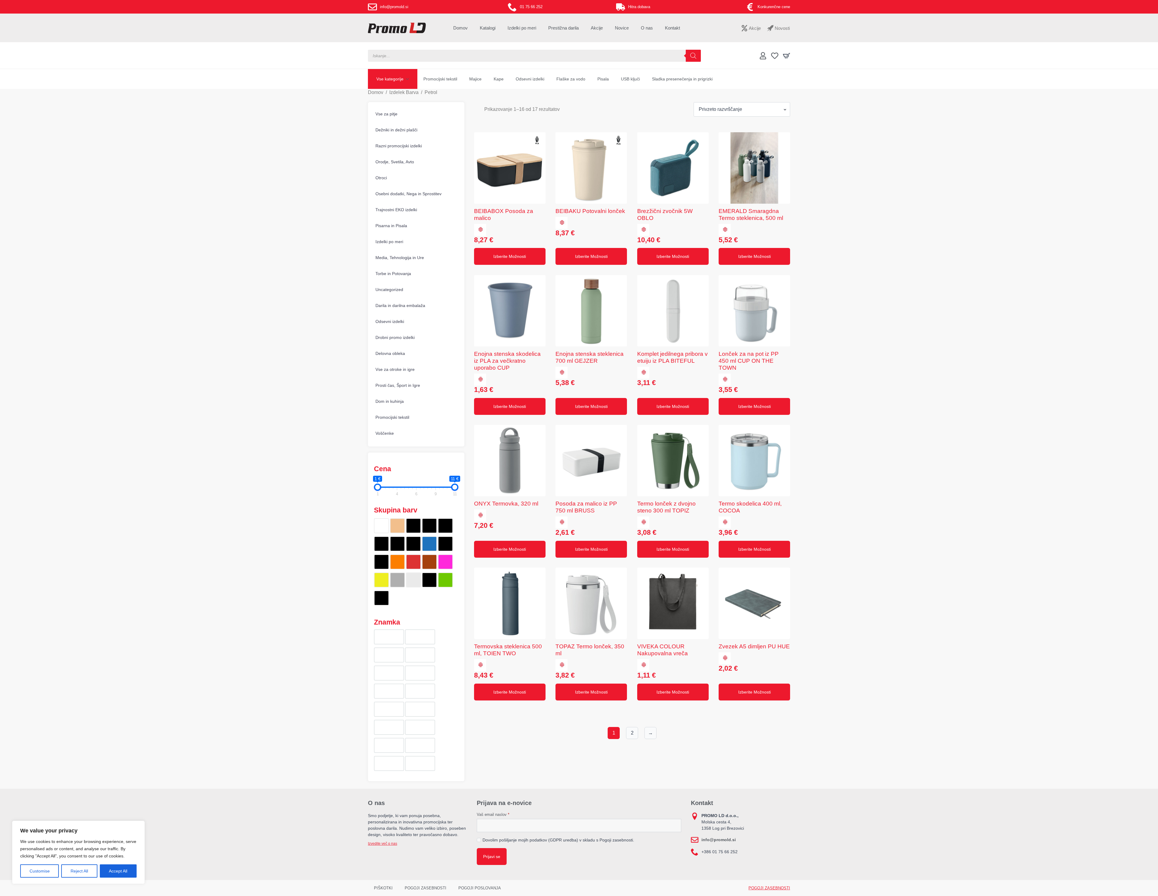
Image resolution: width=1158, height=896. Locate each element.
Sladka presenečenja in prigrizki (682, 79)
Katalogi (487, 27)
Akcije (597, 27)
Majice (475, 79)
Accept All (118, 871)
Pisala (603, 79)
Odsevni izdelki (530, 79)
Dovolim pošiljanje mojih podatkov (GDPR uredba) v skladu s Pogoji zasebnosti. (558, 840)
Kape (499, 79)
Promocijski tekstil (440, 79)
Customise (40, 871)
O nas (647, 27)
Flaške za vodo (570, 79)
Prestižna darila (563, 27)
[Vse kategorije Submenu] (409, 79)
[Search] (693, 56)
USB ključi (630, 79)
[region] (78, 852)
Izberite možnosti (509, 256)
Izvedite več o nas (382, 843)
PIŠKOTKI (383, 888)
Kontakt (672, 27)
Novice (622, 27)
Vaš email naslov (493, 814)
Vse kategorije (389, 79)
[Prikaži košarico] (786, 55)
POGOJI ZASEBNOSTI (425, 888)
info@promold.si (718, 839)
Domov (460, 27)
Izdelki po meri (522, 27)
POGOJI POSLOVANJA (479, 888)
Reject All (79, 871)
